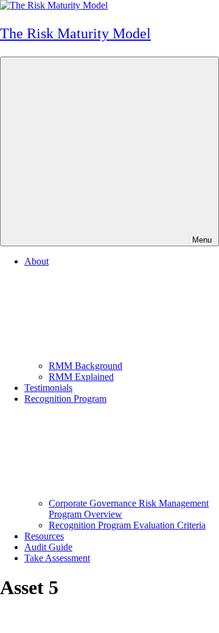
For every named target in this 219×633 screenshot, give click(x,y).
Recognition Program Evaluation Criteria (127, 525)
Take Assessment (57, 558)
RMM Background (85, 366)
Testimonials (48, 387)
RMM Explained (81, 377)
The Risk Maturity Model (75, 33)
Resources (44, 536)
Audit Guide (48, 547)
